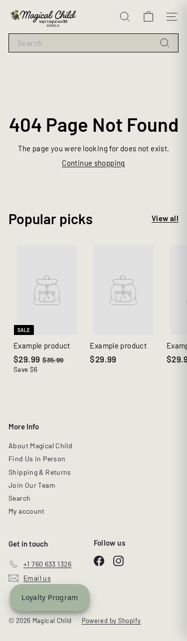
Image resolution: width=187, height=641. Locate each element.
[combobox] (93, 43)
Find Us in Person (36, 458)
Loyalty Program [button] (49, 597)
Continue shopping (93, 162)
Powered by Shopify (111, 621)
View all (165, 218)
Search (19, 498)
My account (26, 511)
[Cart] (148, 16)
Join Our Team (31, 485)
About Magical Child (40, 445)
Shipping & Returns (39, 472)
